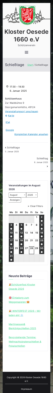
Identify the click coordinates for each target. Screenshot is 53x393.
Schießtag (41, 160)
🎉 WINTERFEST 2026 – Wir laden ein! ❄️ (25, 313)
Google (10, 129)
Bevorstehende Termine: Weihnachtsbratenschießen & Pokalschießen (25, 341)
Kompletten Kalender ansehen (31, 134)
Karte (9, 116)
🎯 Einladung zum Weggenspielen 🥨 (19, 299)
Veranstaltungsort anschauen (21, 111)
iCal (8, 122)
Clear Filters (36, 206)
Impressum (26, 389)
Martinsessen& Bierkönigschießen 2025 (22, 326)
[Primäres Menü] (26, 52)
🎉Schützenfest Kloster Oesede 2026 (22, 286)
